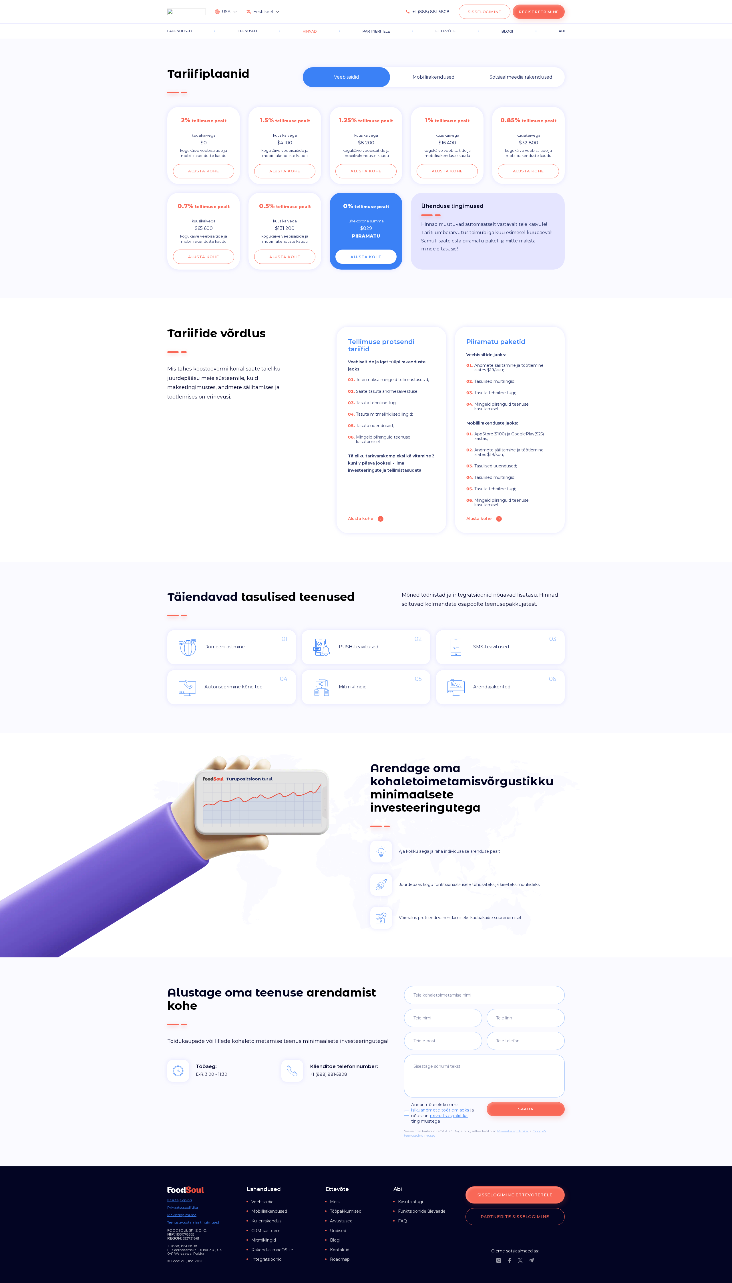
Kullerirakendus (266, 1221)
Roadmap (340, 1259)
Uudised (338, 1230)
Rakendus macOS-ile (272, 1249)
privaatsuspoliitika (449, 1115)
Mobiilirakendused (269, 1211)
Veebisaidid (262, 1201)
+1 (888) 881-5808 (430, 11)
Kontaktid (339, 1249)
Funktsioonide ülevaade (421, 1211)
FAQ (402, 1221)
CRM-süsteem (266, 1230)
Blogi (335, 1240)
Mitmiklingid (263, 1240)
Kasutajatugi (410, 1201)
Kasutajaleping (179, 1200)
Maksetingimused (181, 1215)
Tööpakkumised (345, 1211)
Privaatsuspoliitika (512, 1131)
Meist (335, 1201)
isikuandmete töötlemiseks (440, 1110)
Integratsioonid (266, 1259)
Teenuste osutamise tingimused (193, 1222)
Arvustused (341, 1221)
